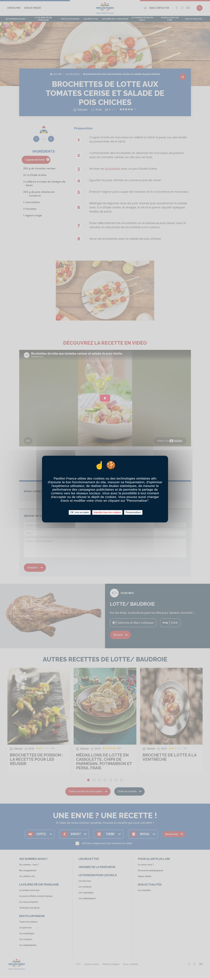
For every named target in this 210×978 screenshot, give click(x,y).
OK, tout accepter (79, 512)
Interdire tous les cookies (107, 512)
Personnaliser (133, 512)
